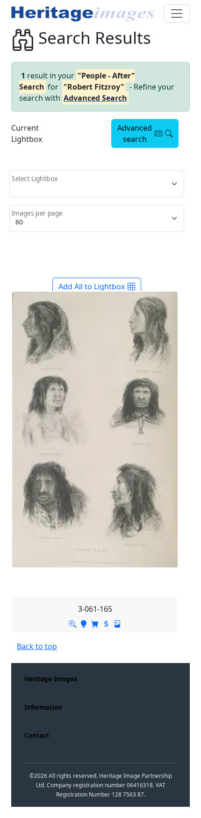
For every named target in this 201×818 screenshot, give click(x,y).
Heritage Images (50, 678)
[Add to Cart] (95, 623)
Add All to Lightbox (91, 286)
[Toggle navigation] (177, 13)
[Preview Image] (72, 623)
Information (43, 707)
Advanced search (134, 133)
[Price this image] (106, 623)
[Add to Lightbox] (83, 623)
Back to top (37, 646)
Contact (36, 735)
